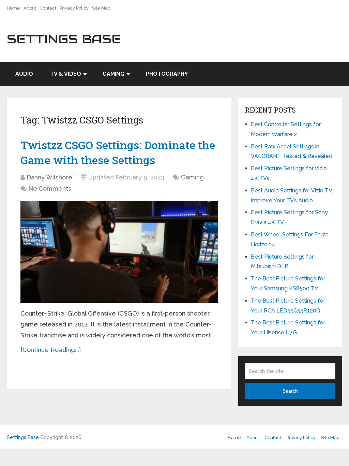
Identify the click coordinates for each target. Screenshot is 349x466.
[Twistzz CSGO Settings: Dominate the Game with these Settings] (119, 252)
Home (13, 8)
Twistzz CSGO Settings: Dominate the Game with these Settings (117, 152)
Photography (167, 74)
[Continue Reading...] (50, 349)
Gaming (113, 74)
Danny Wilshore (49, 177)
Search (290, 391)
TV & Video (65, 74)
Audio (24, 74)
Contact (48, 8)
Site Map (101, 8)
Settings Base (64, 39)
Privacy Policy (74, 8)
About (30, 8)
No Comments (49, 188)
